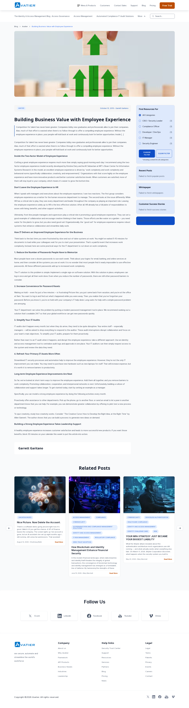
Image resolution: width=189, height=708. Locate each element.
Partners (105, 667)
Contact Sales (120, 6)
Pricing (153, 6)
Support (134, 6)
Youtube (128, 616)
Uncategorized (25, 517)
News (104, 681)
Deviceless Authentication (156, 517)
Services (105, 662)
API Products (63, 662)
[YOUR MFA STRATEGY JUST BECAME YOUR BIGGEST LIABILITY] (149, 494)
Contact (148, 676)
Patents (148, 658)
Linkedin (67, 616)
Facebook (97, 616)
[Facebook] (159, 696)
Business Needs (65, 667)
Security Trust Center (111, 648)
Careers (148, 671)
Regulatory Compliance (105, 537)
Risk (155, 531)
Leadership (63, 676)
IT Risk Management (81, 537)
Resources (106, 658)
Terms (148, 653)
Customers (105, 6)
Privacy (148, 662)
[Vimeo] (173, 696)
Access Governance (61, 16)
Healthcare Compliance (137, 522)
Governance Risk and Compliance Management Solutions (92, 527)
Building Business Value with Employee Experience (52, 26)
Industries (62, 671)
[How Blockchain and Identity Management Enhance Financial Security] (94, 494)
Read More (59, 542)
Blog (144, 6)
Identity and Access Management (87, 533)
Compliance (101, 517)
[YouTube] (166, 697)
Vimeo (158, 616)
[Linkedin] (153, 696)
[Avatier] (25, 5)
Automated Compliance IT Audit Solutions (115, 16)
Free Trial (167, 5)
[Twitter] (147, 697)
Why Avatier (63, 653)
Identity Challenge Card (138, 531)
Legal (147, 648)
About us (62, 648)
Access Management (83, 16)
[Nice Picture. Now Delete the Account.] (40, 494)
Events (148, 667)
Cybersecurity (79, 522)
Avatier (25, 26)
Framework (63, 658)
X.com (37, 616)
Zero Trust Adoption (82, 542)
